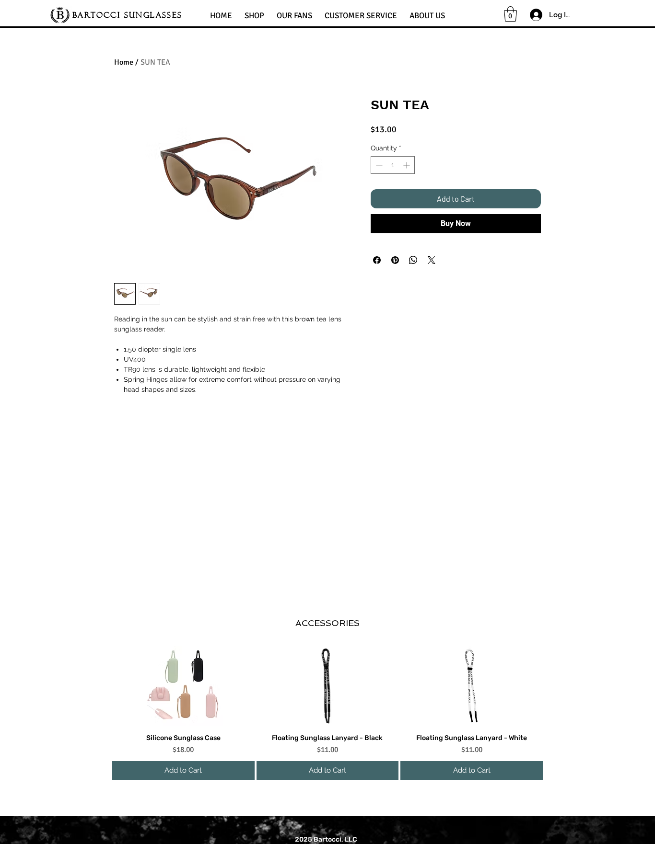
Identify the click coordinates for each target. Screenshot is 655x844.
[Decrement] (378, 165)
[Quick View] (183, 686)
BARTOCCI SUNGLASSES (127, 15)
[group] (327, 713)
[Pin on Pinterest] (395, 260)
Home (123, 62)
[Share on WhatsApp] (413, 260)
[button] (254, 11)
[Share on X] (431, 260)
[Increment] (407, 165)
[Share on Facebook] (377, 260)
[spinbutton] (392, 165)
